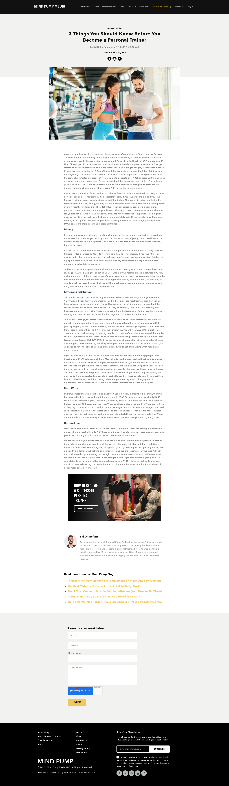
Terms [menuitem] (79, 744)
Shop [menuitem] (122, 7)
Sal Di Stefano (101, 47)
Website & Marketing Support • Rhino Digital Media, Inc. (66, 772)
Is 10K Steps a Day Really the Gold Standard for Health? (105, 596)
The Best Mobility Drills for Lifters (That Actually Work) (104, 586)
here (136, 766)
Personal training (114, 28)
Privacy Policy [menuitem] (83, 748)
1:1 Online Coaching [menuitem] (162, 7)
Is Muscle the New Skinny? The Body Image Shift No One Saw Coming (114, 581)
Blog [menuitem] (78, 736)
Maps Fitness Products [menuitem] (49, 736)
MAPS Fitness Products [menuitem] (105, 7)
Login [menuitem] (190, 7)
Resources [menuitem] (143, 7)
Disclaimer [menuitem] (81, 752)
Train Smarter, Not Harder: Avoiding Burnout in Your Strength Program (115, 602)
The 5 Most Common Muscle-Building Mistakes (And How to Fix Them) (115, 591)
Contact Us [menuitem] (178, 7)
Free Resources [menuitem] (45, 740)
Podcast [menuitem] (132, 7)
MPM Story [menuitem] (86, 7)
